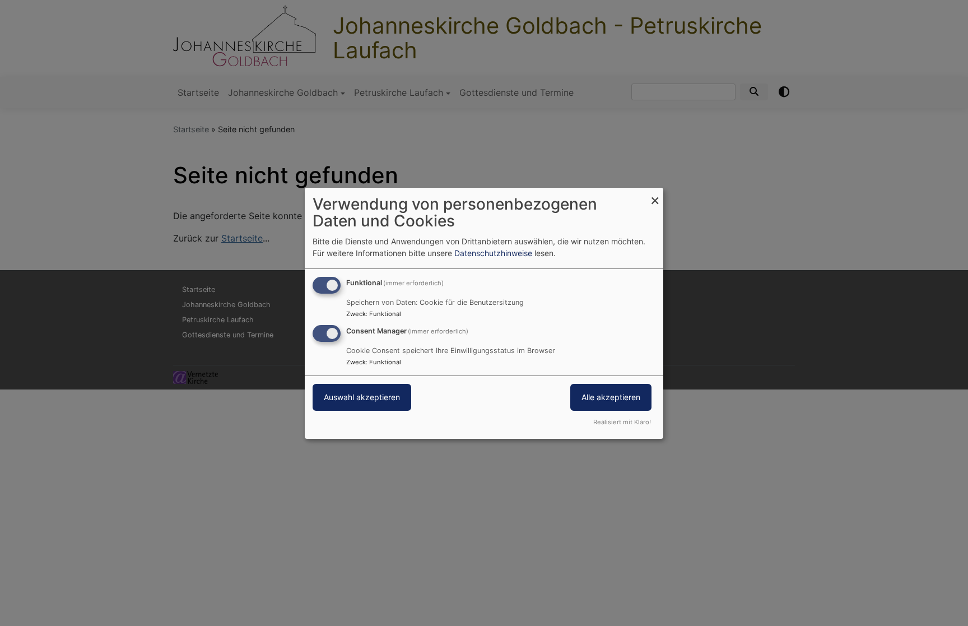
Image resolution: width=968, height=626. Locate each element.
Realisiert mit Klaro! (622, 422)
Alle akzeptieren (610, 397)
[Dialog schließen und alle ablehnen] (654, 194)
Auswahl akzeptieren (362, 397)
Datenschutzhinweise (493, 253)
